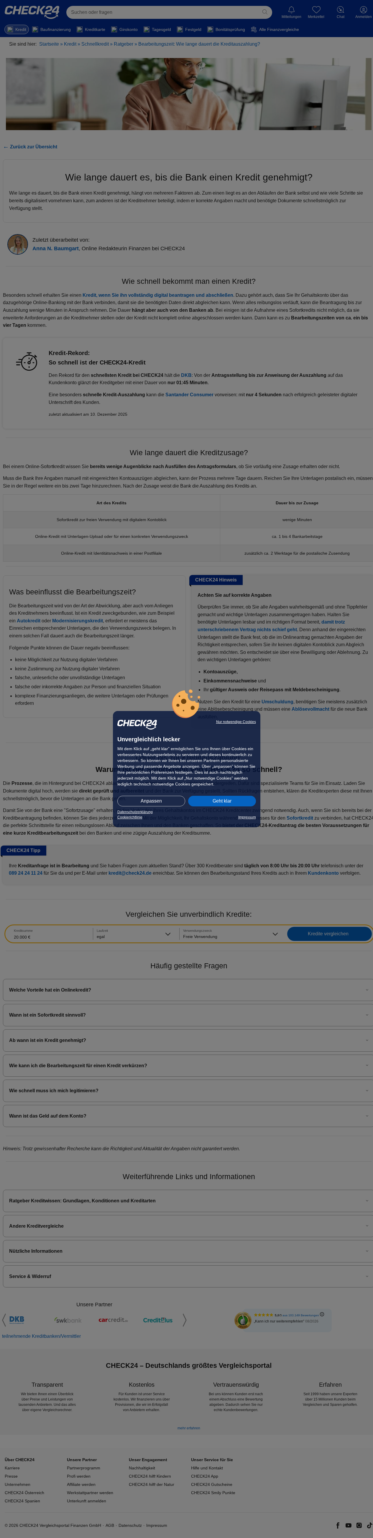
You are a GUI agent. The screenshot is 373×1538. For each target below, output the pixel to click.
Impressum (247, 817)
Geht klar (222, 800)
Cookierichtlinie (129, 817)
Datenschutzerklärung (135, 812)
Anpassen (151, 800)
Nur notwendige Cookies (236, 722)
